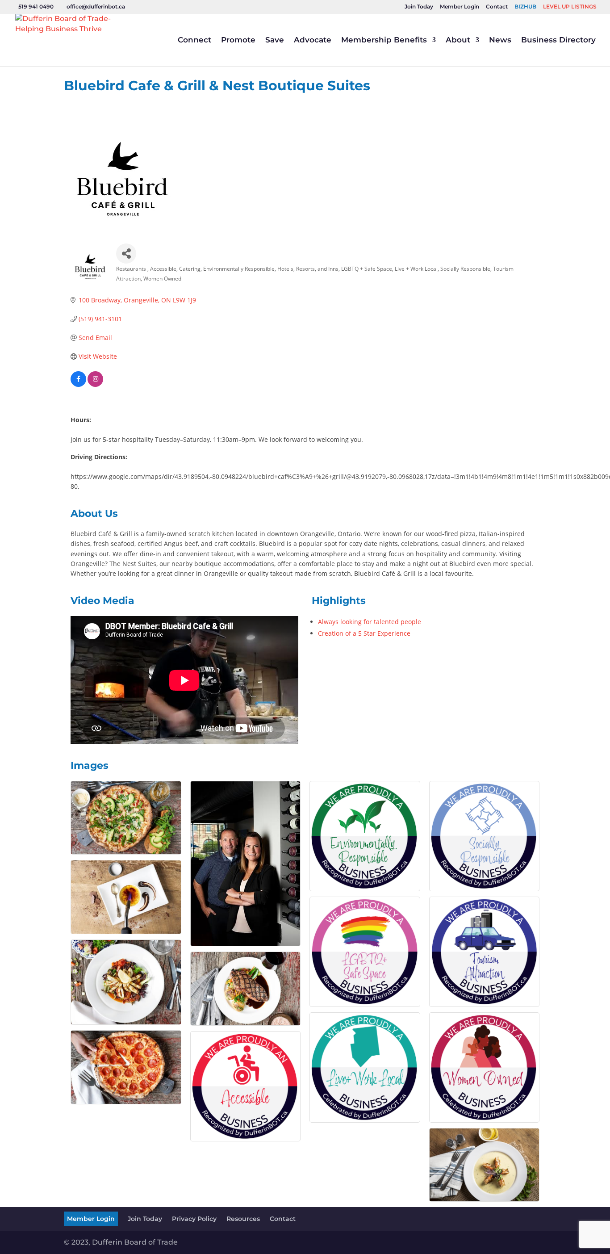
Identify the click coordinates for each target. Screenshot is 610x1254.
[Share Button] (126, 253)
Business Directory (558, 40)
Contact (497, 7)
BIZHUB (525, 7)
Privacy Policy (194, 1219)
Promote (238, 40)
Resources (243, 1219)
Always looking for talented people (369, 621)
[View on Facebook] (78, 384)
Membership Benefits (384, 40)
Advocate (312, 40)
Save (274, 40)
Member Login (459, 7)
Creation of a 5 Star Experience (364, 633)
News (500, 40)
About (458, 40)
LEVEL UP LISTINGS (570, 7)
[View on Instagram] (95, 384)
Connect (194, 40)
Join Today (419, 7)
